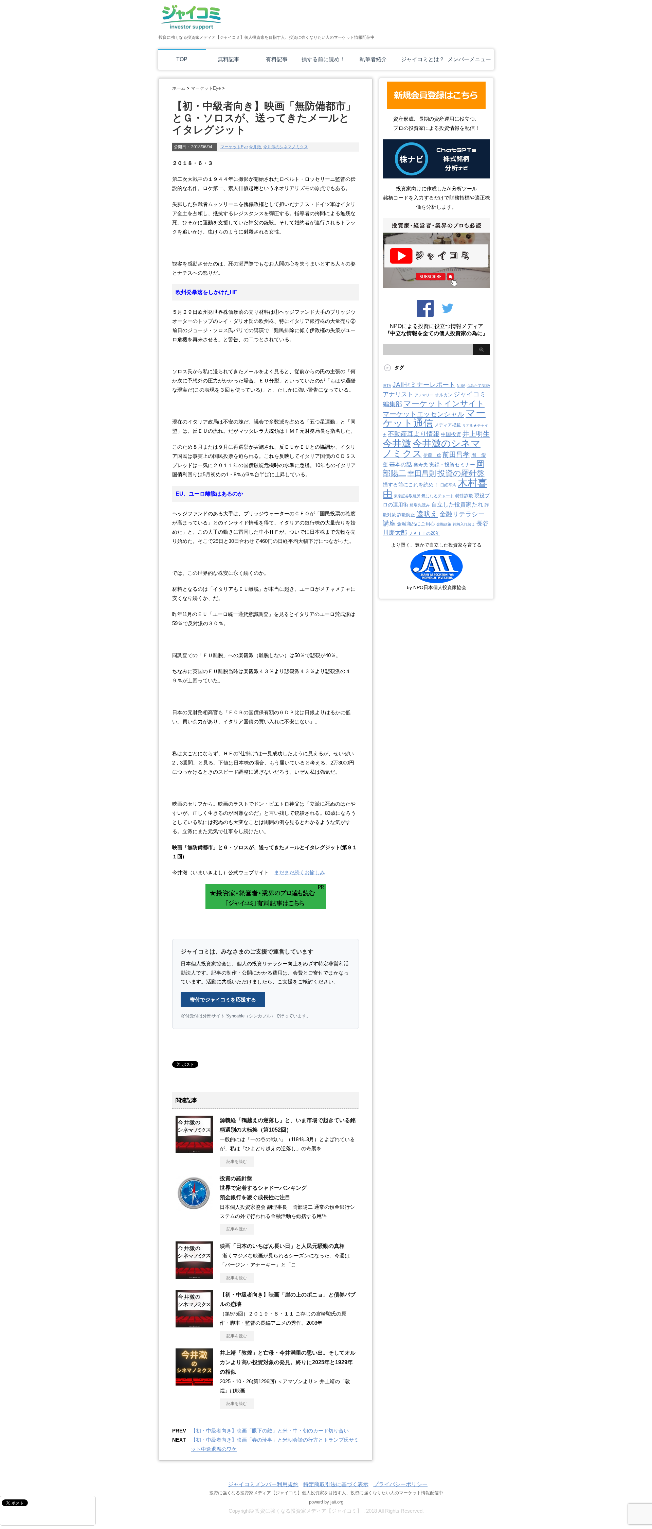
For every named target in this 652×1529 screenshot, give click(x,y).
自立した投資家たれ (457, 504)
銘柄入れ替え (464, 524)
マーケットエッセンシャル (423, 414)
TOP (181, 59)
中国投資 (451, 434)
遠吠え (427, 514)
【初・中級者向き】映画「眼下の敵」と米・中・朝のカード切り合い (270, 1430)
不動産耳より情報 (413, 433)
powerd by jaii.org (326, 1502)
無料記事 (228, 59)
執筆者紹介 (373, 59)
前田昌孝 (456, 454)
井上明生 (476, 433)
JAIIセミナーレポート (424, 384)
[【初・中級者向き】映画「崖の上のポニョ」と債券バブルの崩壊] (194, 1324)
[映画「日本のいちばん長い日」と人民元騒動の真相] (194, 1276)
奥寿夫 (421, 464)
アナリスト (398, 394)
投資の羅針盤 (461, 473)
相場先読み (420, 505)
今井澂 (255, 146)
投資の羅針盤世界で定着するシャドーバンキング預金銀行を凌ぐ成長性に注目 (263, 1187)
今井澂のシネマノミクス (285, 146)
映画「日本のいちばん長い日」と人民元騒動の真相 (282, 1246)
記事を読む (237, 1161)
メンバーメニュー (469, 59)
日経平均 (448, 485)
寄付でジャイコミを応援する (223, 999)
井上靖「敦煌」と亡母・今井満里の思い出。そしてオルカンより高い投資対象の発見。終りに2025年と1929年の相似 (288, 1362)
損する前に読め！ (323, 59)
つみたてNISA (478, 385)
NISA (461, 385)
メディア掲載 (447, 425)
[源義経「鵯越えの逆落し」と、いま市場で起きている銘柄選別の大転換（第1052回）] (194, 1150)
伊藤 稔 (432, 455)
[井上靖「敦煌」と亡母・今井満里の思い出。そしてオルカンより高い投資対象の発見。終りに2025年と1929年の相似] (194, 1383)
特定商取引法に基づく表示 (335, 1484)
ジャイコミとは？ (423, 59)
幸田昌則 (422, 473)
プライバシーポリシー (400, 1484)
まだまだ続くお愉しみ (299, 872)
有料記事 (277, 59)
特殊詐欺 (464, 495)
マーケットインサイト (444, 403)
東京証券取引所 (407, 496)
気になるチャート (437, 496)
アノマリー (424, 395)
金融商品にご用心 (416, 524)
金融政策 (443, 524)
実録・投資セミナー (452, 464)
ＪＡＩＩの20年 (424, 533)
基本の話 (400, 464)
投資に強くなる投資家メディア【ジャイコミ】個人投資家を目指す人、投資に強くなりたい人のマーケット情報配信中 (326, 1492)
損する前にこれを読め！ (411, 484)
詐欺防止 (406, 514)
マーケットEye (234, 146)
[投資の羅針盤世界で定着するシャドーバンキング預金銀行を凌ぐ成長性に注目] (194, 1208)
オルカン (443, 394)
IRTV (387, 385)
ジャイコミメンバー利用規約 (263, 1484)
